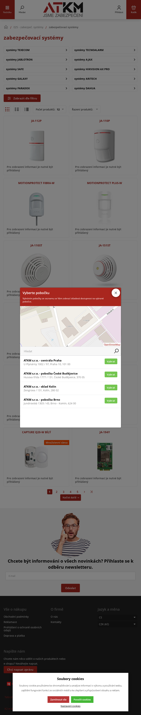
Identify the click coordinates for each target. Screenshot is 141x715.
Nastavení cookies (70, 706)
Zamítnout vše (58, 699)
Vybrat (111, 361)
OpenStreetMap (112, 344)
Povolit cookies (82, 699)
